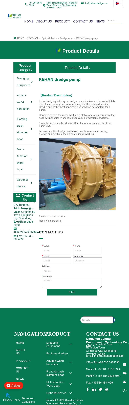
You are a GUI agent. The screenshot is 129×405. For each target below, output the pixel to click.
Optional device (49, 38)
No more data (57, 216)
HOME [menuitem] (28, 21)
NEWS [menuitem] (100, 21)
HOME (20, 38)
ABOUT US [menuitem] (44, 21)
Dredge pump (66, 38)
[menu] (65, 21)
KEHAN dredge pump (87, 38)
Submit (72, 292)
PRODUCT (32, 38)
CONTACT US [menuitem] (83, 21)
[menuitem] (62, 21)
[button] (62, 21)
